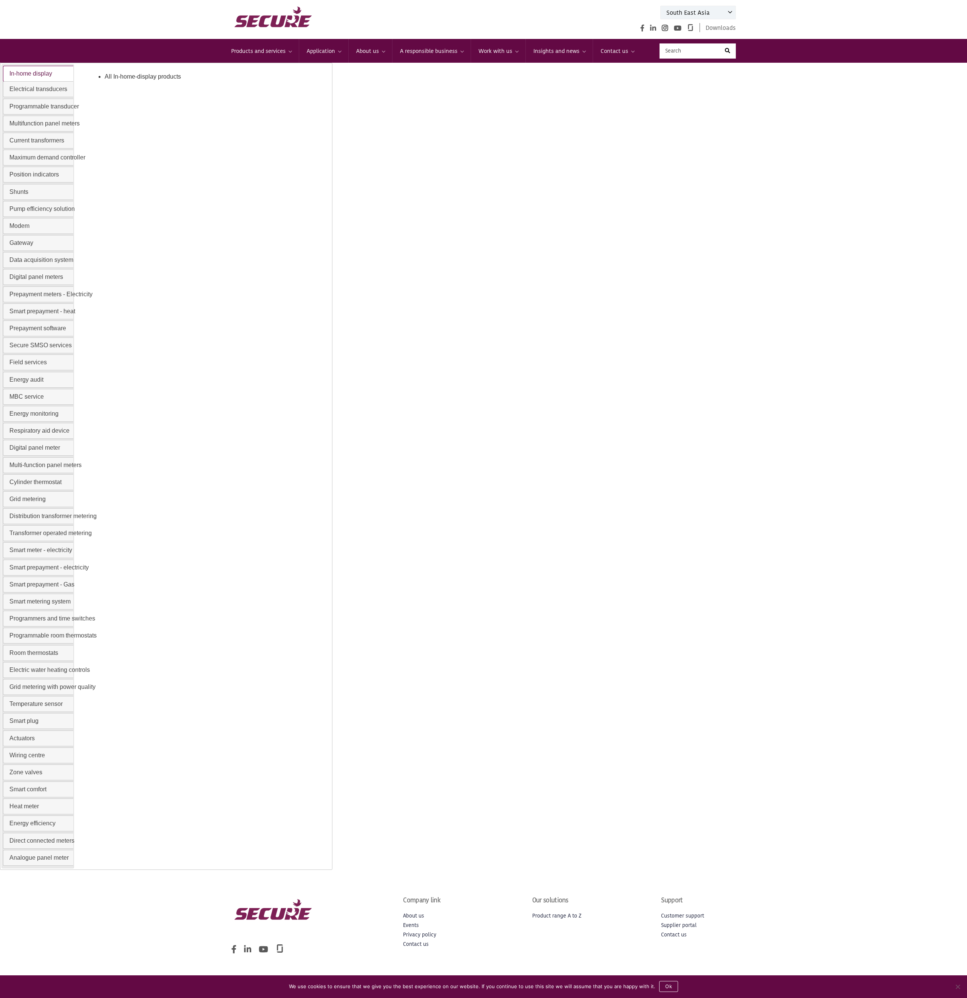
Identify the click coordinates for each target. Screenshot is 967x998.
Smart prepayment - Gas (41, 584)
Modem (19, 226)
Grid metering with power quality (52, 687)
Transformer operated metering (50, 533)
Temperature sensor (36, 704)
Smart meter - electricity (40, 550)
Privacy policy (419, 935)
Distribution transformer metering (53, 516)
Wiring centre (27, 755)
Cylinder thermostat (35, 482)
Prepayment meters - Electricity (51, 294)
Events (411, 925)
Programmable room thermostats (53, 635)
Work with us (495, 50)
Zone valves (25, 772)
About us (367, 50)
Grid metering (27, 499)
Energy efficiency (32, 823)
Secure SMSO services (40, 345)
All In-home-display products (143, 76)
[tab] (38, 74)
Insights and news (556, 50)
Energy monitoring (34, 413)
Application (321, 50)
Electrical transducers (38, 89)
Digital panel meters (36, 277)
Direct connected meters (41, 840)
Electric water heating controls (49, 670)
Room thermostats (33, 653)
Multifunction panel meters (44, 123)
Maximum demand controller (47, 157)
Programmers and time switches (52, 618)
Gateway (21, 243)
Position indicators (34, 174)
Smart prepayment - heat (42, 311)
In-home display (30, 73)
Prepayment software (37, 328)
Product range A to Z (556, 916)
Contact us (614, 50)
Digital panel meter (34, 447)
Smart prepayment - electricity (49, 567)
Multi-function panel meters (45, 465)
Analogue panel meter (39, 857)
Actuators (22, 738)
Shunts (18, 192)
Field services (28, 362)
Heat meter (24, 806)
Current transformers (36, 140)
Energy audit (26, 379)
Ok (668, 986)
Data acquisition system (41, 260)
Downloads (721, 27)
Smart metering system (40, 601)
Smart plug (24, 721)
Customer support (682, 916)
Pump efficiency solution (42, 209)
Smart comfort (27, 789)
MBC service (26, 396)
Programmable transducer (44, 106)
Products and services (258, 50)
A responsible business (428, 50)
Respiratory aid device (39, 430)
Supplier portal (679, 925)
